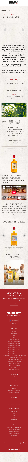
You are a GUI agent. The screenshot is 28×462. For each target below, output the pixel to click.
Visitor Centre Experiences (14, 404)
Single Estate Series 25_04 (14, 353)
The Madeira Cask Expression (14, 361)
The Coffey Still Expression (14, 357)
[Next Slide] (23, 271)
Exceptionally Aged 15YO (14, 343)
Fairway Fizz (14, 283)
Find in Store (14, 400)
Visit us (14, 397)
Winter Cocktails (14, 381)
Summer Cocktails (14, 379)
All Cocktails (14, 377)
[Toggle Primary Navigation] (25, 2)
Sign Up (14, 303)
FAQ (3, 41)
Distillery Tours (14, 402)
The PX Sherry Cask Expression (14, 359)
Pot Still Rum (14, 367)
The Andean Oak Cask (14, 363)
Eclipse (14, 331)
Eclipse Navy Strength (14, 248)
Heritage (4, 29)
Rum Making (5, 32)
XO (14, 335)
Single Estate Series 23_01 (14, 347)
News (3, 38)
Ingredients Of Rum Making (14, 390)
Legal (14, 424)
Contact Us (14, 419)
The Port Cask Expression (14, 365)
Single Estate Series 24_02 (14, 349)
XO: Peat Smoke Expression (14, 369)
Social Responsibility (14, 431)
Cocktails (14, 374)
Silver (14, 337)
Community (14, 409)
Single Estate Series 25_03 (14, 351)
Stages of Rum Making (14, 392)
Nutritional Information (14, 429)
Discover (14, 385)
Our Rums (14, 328)
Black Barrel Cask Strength (14, 341)
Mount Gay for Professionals (14, 427)
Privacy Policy (14, 435)
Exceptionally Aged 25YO (14, 345)
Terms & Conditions (14, 433)
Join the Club (14, 411)
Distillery (5, 18)
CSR (3, 35)
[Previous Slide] (5, 271)
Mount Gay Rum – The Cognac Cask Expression (14, 355)
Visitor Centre (6, 21)
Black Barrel (14, 333)
